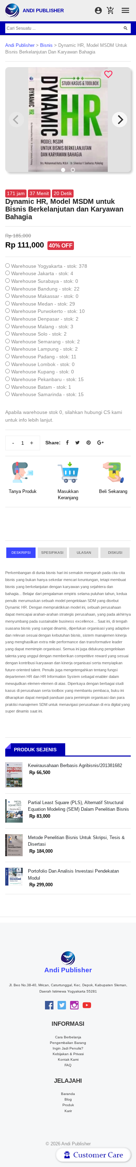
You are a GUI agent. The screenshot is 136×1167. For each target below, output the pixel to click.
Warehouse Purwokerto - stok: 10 (48, 311)
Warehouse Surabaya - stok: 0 (44, 281)
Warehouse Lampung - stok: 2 (44, 349)
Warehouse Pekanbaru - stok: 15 (47, 379)
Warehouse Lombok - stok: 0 (43, 364)
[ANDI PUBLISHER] (12, 10)
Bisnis (46, 45)
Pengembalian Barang (68, 1043)
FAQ (68, 1065)
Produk (68, 1105)
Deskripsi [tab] (21, 552)
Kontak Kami (68, 1059)
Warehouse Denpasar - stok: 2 (44, 319)
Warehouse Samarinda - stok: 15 (47, 394)
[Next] (119, 119)
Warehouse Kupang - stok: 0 (42, 371)
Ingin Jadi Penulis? (68, 1048)
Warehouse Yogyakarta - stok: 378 (49, 266)
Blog (68, 1099)
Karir (68, 1111)
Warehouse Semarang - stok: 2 (45, 341)
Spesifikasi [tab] (52, 552)
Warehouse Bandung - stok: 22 (45, 289)
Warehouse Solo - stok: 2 (39, 334)
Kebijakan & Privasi (68, 1054)
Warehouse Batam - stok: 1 (41, 387)
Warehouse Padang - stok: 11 (43, 356)
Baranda (68, 1094)
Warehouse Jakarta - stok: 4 (42, 273)
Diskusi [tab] (115, 552)
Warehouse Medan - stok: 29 (43, 304)
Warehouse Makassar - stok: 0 (44, 296)
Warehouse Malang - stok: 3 (42, 326)
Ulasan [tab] (84, 552)
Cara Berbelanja (68, 1037)
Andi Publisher (20, 45)
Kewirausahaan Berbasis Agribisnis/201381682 (75, 765)
